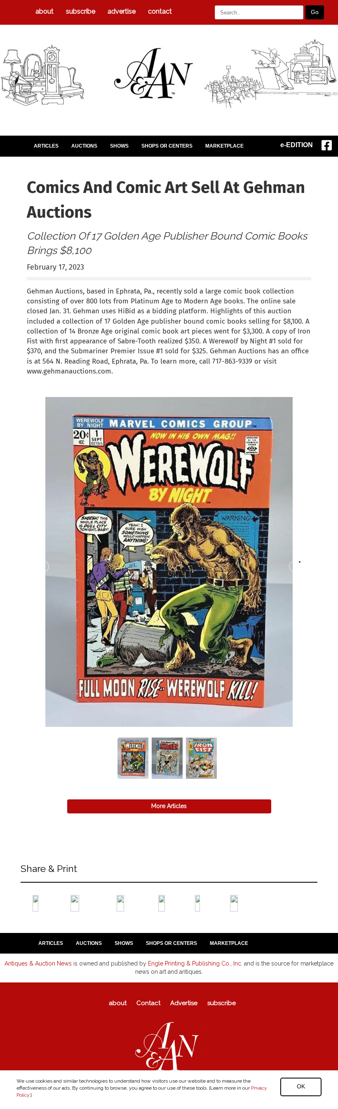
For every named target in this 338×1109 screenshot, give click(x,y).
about (44, 11)
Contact (160, 11)
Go (315, 12)
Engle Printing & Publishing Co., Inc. (195, 963)
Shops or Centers (166, 146)
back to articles (47, 380)
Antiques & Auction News (38, 963)
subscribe (80, 11)
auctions (84, 146)
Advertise (122, 11)
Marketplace (224, 146)
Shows (119, 146)
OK (301, 1086)
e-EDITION (296, 144)
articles (46, 146)
